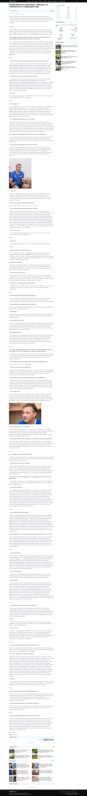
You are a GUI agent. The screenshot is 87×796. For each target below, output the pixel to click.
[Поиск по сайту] (77, 1)
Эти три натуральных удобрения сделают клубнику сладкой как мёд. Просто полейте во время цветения (45, 751)
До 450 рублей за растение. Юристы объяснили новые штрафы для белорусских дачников (46, 756)
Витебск (67, 24)
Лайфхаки (54, 1)
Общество (36, 1)
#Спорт (13, 732)
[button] (51, 10)
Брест (60, 24)
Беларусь (29, 1)
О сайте (76, 791)
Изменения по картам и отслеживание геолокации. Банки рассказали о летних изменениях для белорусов (69, 62)
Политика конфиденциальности (65, 791)
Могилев (71, 24)
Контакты (72, 791)
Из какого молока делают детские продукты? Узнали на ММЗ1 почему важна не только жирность (46, 771)
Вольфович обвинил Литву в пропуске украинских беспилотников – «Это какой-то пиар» (69, 67)
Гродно (63, 24)
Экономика (45, 1)
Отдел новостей (15, 734)
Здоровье (50, 1)
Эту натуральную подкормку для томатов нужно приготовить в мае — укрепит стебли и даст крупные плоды (23, 756)
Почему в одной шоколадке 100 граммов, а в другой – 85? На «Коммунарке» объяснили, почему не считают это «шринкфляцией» (46, 779)
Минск (57, 24)
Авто (58, 1)
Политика (40, 1)
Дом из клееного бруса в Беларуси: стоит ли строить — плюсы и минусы (22, 751)
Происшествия (63, 1)
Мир (32, 1)
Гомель (75, 24)
